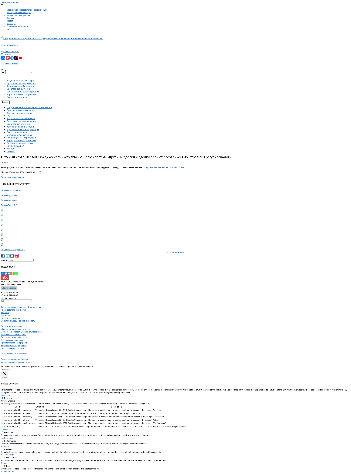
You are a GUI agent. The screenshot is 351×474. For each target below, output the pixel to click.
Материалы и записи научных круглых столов (163, 167)
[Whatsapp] (16, 273)
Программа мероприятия (12, 177)
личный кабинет (10, 63)
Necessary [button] (5, 395)
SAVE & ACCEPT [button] (8, 471)
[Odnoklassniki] (12, 273)
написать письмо (11, 51)
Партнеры (5, 315)
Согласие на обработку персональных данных (22, 332)
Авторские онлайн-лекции (13, 340)
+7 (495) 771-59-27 (9, 45)
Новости (5, 313)
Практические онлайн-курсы (14, 337)
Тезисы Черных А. (9, 200)
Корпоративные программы (13, 345)
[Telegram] (9, 273)
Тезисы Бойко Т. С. (9, 205)
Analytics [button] (5, 446)
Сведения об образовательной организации (21, 307)
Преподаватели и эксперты (13, 310)
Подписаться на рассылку (13, 250)
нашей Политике (102, 367)
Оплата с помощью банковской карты (18, 321)
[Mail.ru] (6, 273)
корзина (7, 54)
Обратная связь (9, 288)
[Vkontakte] (2, 273)
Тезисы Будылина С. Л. (11, 195)
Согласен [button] (5, 369)
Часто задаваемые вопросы (14, 354)
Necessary (8, 398)
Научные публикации (10, 318)
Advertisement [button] (7, 455)
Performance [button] (7, 438)
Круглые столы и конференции (15, 343)
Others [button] (4, 463)
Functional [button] (5, 430)
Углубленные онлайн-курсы (13, 334)
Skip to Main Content (10, 2)
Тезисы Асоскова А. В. (11, 190)
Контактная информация (12, 348)
